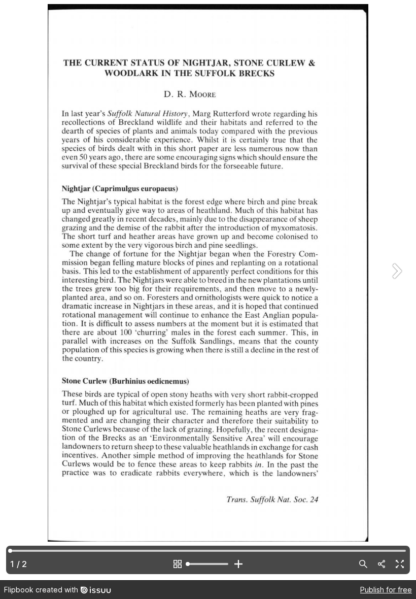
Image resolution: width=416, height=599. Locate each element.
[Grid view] (177, 564)
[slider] (208, 564)
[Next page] (395, 290)
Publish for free (386, 589)
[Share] (381, 564)
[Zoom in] (238, 564)
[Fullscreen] (400, 564)
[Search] (363, 564)
